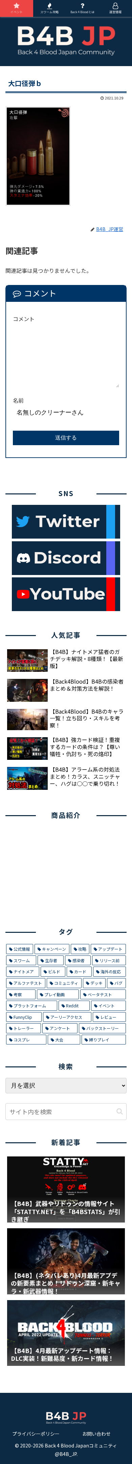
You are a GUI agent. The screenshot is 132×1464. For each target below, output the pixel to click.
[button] (120, 1111)
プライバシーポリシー (36, 1433)
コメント (24, 319)
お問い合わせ (96, 1433)
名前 (18, 400)
